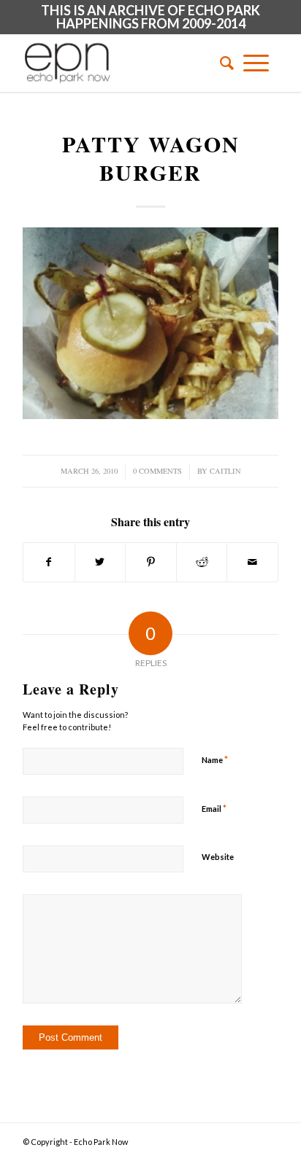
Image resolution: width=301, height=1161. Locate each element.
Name (215, 759)
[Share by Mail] (252, 562)
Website (218, 856)
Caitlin (225, 471)
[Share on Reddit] (202, 562)
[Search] (222, 63)
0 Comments (157, 471)
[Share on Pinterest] (151, 562)
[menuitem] (222, 63)
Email (214, 808)
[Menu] (256, 63)
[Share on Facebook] (49, 562)
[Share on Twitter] (100, 562)
